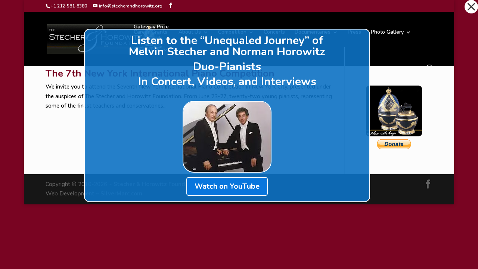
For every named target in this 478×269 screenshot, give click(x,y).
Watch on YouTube (227, 186)
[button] (471, 6)
